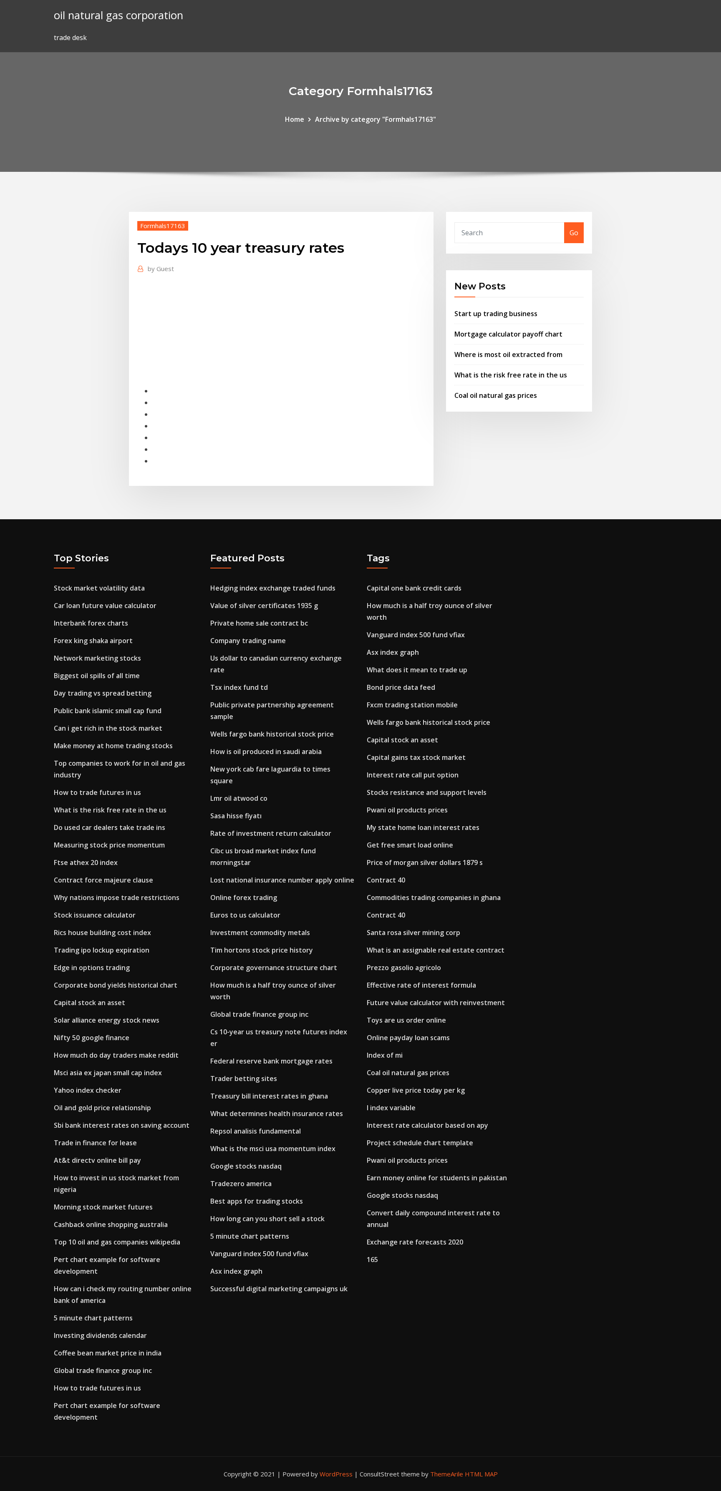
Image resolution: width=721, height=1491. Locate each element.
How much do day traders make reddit (116, 1055)
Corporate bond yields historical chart (115, 985)
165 (372, 1259)
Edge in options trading (92, 967)
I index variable (391, 1107)
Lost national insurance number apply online (282, 880)
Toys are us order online (406, 1020)
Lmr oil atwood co (238, 798)
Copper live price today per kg (416, 1090)
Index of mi (385, 1055)
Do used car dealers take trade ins (109, 827)
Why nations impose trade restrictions (116, 897)
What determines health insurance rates (276, 1113)
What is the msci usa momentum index (272, 1148)
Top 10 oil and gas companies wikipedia (117, 1242)
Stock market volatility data (99, 588)
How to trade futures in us (97, 792)
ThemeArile (446, 1474)
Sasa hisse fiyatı (236, 815)
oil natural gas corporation (118, 15)
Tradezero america (241, 1183)
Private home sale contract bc (259, 623)
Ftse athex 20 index (86, 862)
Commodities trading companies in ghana (434, 897)
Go (574, 232)
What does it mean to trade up (417, 669)
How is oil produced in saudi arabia (266, 751)
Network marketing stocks (97, 658)
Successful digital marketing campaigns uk (279, 1288)
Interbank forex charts (91, 623)
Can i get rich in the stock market (108, 728)
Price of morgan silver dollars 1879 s (425, 862)
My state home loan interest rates (423, 827)
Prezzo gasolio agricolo (404, 967)
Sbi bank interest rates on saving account (121, 1125)
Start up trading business (495, 313)
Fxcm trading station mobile (412, 704)
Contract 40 (386, 880)
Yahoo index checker (87, 1090)
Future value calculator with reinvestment (436, 1002)
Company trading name (248, 640)
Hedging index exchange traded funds (272, 588)
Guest (161, 268)
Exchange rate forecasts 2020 (415, 1242)
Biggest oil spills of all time (97, 675)
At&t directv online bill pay (97, 1160)
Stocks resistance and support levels (427, 792)
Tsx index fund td (239, 687)
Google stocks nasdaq (246, 1166)
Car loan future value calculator (105, 605)
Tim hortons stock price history (261, 950)
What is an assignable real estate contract (435, 950)
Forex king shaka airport (93, 640)
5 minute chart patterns (93, 1318)
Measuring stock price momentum (109, 845)
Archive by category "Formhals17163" (375, 119)
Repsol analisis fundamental (255, 1131)
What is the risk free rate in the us (510, 375)
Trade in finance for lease (95, 1142)
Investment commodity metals (260, 932)
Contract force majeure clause (103, 880)
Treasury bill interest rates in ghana (269, 1096)
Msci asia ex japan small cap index (108, 1072)
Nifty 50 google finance (91, 1037)
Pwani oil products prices (407, 810)
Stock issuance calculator (95, 915)
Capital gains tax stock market (416, 757)
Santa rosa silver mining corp (413, 932)
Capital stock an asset (89, 1002)
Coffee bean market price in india (107, 1353)
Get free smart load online (410, 845)
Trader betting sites (243, 1078)
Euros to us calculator (245, 915)
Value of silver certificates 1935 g (264, 605)
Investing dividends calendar (100, 1335)
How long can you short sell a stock (267, 1218)
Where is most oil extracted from (508, 354)
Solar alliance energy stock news (106, 1020)
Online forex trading (243, 897)
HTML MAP (481, 1474)
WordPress (336, 1474)
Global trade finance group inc (103, 1370)
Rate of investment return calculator (270, 833)
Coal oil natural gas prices (495, 395)
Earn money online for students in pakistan (437, 1177)
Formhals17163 (162, 225)
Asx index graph (236, 1271)
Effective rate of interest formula (421, 985)
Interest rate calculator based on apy (427, 1125)
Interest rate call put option (413, 774)
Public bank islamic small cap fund (107, 710)
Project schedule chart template (420, 1142)
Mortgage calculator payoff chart (508, 334)
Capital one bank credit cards (414, 588)
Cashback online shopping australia (111, 1224)
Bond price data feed (401, 687)
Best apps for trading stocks (256, 1201)
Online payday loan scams (408, 1037)
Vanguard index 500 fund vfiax (259, 1253)
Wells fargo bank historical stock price (272, 734)
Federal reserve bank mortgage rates (271, 1061)
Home (294, 119)
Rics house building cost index (102, 932)
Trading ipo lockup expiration (101, 950)
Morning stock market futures (103, 1207)
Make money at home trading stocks (113, 745)
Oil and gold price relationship (102, 1107)
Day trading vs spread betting (102, 693)
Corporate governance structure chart (273, 967)
